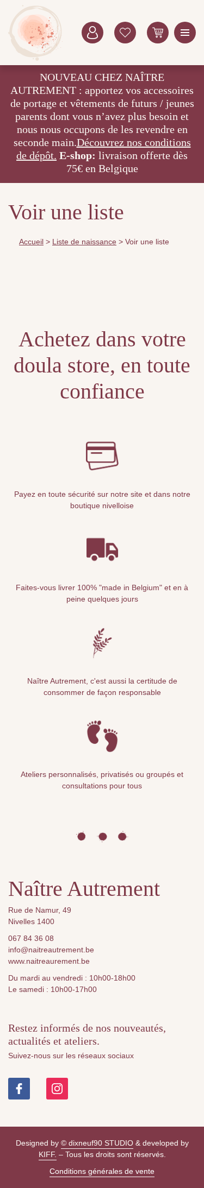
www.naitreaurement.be (49, 961)
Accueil (31, 241)
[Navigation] (185, 32)
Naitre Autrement (35, 32)
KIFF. (48, 1154)
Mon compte (92, 32)
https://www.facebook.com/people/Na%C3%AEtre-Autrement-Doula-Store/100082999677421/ (19, 1088)
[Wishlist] (125, 32)
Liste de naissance (84, 241)
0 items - (158, 32)
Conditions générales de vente (102, 1171)
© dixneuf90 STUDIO (97, 1143)
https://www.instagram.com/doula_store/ (57, 1088)
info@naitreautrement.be (51, 949)
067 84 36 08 (31, 938)
